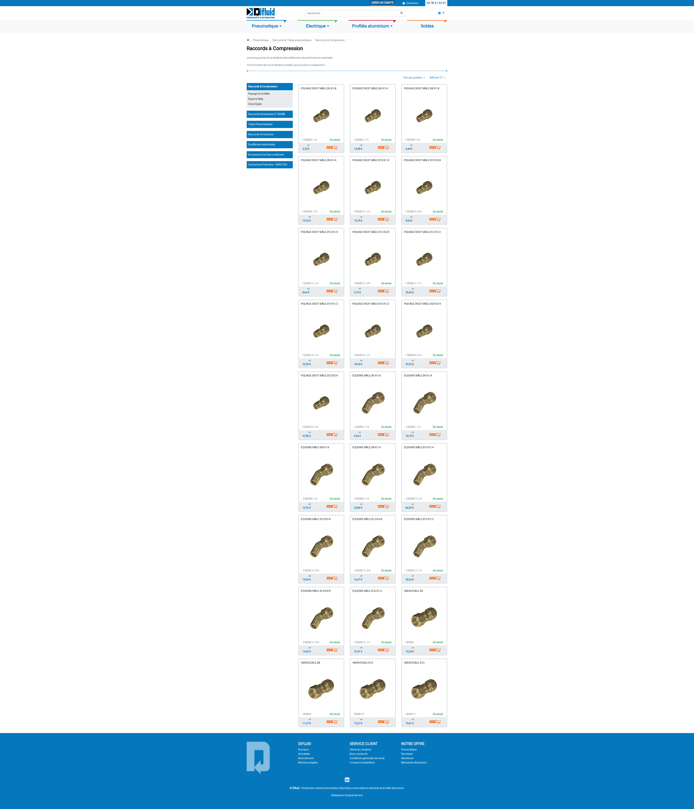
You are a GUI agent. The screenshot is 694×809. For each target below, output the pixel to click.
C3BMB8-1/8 (310, 498)
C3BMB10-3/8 (311, 570)
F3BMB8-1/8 (413, 139)
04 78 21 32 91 (436, 3)
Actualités (304, 753)
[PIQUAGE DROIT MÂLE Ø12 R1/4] (321, 259)
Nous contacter (359, 753)
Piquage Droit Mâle (259, 93)
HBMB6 (410, 642)
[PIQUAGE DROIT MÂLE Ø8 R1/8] (424, 115)
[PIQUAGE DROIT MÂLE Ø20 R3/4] (424, 331)
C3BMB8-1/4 (361, 498)
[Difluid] (258, 758)
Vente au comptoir (360, 749)
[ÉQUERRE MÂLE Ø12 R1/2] (424, 546)
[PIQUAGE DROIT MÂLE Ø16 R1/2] (372, 331)
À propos (303, 749)
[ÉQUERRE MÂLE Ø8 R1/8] (321, 474)
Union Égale (255, 104)
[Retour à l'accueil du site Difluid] (261, 13)
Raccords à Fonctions (260, 134)
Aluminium (407, 758)
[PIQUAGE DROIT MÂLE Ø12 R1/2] (424, 259)
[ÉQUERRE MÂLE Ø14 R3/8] (321, 618)
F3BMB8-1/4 (310, 211)
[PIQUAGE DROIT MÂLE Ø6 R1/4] (372, 115)
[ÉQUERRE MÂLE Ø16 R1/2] (372, 618)
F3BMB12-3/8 (362, 283)
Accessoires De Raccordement (266, 154)
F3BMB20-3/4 (413, 355)
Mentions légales (308, 762)
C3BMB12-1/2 (414, 570)
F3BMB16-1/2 (362, 355)
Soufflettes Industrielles (261, 144)
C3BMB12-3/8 (362, 570)
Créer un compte (382, 2)
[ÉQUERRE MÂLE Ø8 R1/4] (372, 474)
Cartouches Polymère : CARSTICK (267, 164)
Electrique (407, 753)
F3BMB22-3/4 (310, 426)
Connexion (411, 3)
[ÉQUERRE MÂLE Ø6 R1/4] (424, 402)
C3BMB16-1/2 (362, 642)
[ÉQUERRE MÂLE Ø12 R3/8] (372, 546)
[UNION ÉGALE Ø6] (424, 618)
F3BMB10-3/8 (413, 211)
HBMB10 (359, 714)
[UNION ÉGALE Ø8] (321, 690)
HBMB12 (410, 714)
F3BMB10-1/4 (362, 211)
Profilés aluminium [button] (370, 26)
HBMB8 (307, 714)
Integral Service (354, 795)
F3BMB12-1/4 (310, 283)
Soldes (427, 26)
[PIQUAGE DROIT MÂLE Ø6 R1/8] (321, 115)
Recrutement (306, 758)
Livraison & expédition (362, 762)
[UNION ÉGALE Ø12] (424, 690)
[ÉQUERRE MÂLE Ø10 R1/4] (424, 474)
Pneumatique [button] (265, 26)
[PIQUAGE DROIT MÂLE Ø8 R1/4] (321, 187)
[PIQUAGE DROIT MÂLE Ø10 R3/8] (424, 187)
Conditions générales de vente (367, 758)
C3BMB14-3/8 (311, 642)
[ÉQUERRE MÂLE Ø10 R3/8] (321, 546)
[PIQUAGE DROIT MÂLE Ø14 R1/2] (321, 331)
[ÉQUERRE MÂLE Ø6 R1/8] (372, 402)
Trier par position (413, 77)
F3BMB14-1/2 (310, 355)
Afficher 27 (436, 77)
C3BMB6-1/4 (413, 426)
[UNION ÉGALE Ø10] (372, 690)
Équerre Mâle (255, 98)
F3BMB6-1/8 (310, 139)
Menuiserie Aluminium (414, 762)
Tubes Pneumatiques (260, 124)
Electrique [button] (316, 26)
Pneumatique (261, 40)
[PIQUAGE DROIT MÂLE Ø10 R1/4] (372, 187)
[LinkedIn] (347, 780)
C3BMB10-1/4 (414, 498)
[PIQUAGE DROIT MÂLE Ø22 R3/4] (321, 402)
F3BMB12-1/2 (413, 283)
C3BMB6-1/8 (361, 426)
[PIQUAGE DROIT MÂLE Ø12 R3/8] (372, 259)
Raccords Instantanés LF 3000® (266, 114)
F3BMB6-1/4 (361, 139)
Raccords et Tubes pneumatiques (292, 40)
